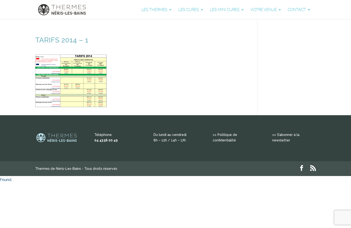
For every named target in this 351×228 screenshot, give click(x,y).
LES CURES (188, 10)
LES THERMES (154, 10)
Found (5, 179)
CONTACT (297, 10)
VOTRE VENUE (263, 10)
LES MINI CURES (224, 10)
